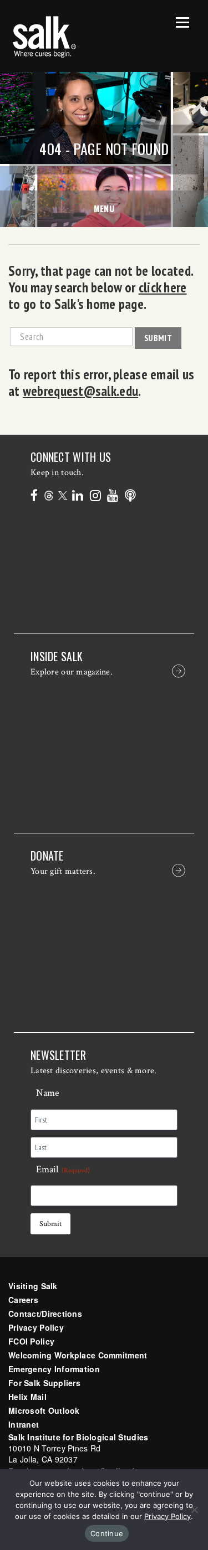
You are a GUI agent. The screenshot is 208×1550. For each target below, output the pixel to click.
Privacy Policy (36, 1327)
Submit (158, 337)
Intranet (23, 1424)
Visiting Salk (33, 1285)
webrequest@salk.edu (80, 391)
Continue (106, 1533)
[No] (194, 1509)
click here (163, 287)
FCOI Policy (31, 1341)
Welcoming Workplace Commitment (77, 1355)
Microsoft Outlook (44, 1410)
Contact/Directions (45, 1313)
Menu (104, 208)
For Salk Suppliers (44, 1382)
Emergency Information (54, 1368)
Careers (23, 1299)
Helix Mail (27, 1396)
